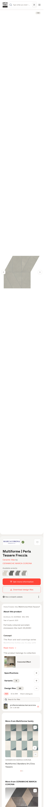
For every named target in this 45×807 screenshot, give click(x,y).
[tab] (6, 693)
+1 (35, 754)
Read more (8, 647)
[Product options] (35, 727)
